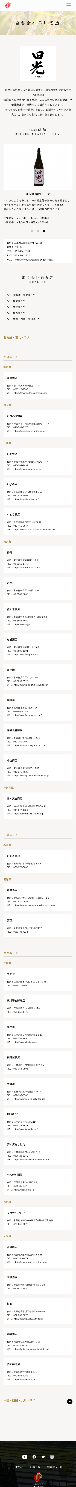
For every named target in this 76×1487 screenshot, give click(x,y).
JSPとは (18, 1467)
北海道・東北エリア (24, 295)
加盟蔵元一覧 (55, 1467)
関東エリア (19, 301)
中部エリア (19, 307)
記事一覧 (35, 1467)
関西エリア (19, 313)
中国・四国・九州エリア (26, 319)
